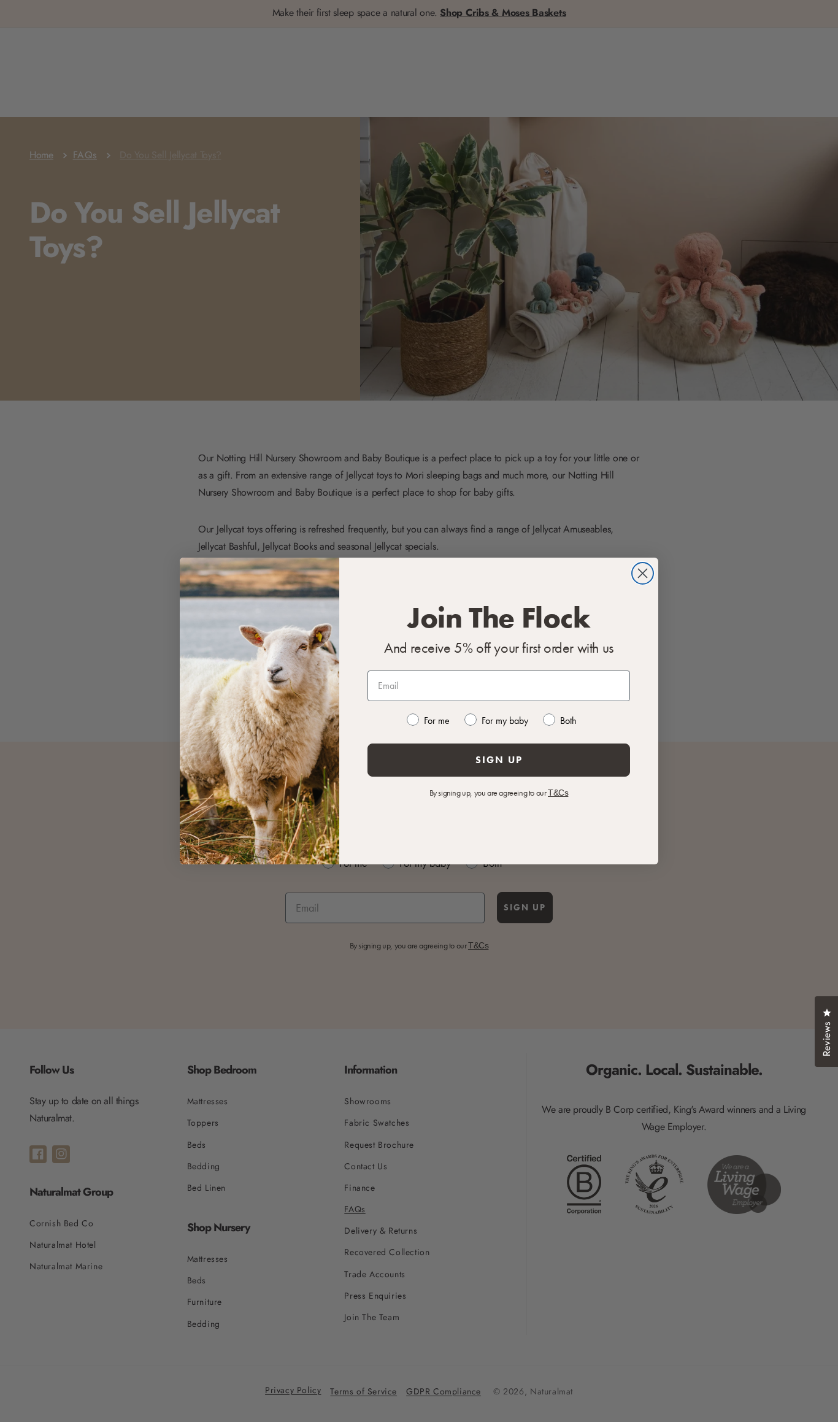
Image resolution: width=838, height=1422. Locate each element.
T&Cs (558, 792)
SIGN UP (499, 759)
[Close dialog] (642, 573)
